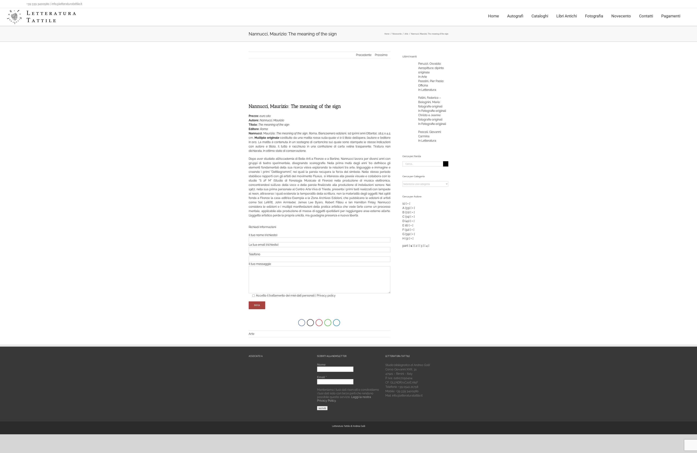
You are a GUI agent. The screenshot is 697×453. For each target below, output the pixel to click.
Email (322, 377)
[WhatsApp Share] (327, 322)
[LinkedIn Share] (336, 322)
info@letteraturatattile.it (67, 4)
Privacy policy (326, 295)
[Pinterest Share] (319, 322)
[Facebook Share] (301, 322)
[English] (12, 3)
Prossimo (381, 55)
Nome (321, 364)
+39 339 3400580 (38, 4)
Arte (251, 334)
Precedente (363, 55)
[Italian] (7, 3)
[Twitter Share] (310, 322)
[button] (690, 15)
